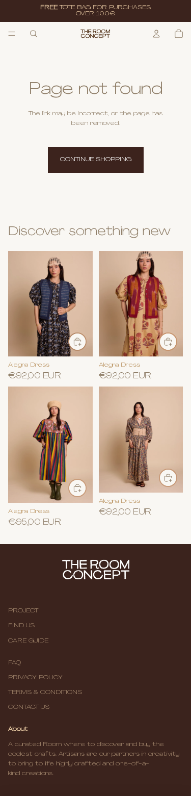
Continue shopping (95, 160)
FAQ (14, 663)
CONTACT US (28, 707)
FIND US (21, 626)
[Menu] (11, 33)
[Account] (156, 33)
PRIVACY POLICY (35, 678)
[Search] (33, 33)
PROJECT (23, 611)
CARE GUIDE (28, 641)
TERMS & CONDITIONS (45, 692)
